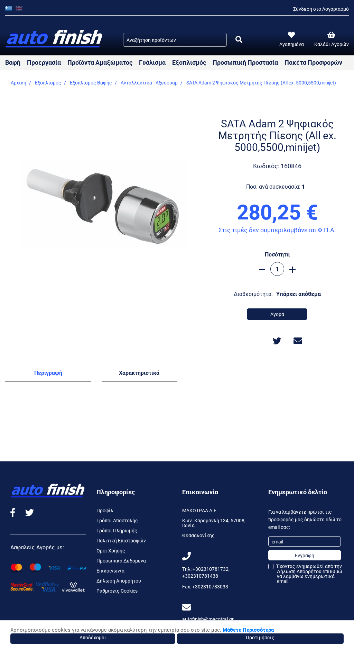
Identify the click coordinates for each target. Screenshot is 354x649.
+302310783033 (210, 586)
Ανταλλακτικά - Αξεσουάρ (149, 82)
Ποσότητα (277, 254)
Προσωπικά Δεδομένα (121, 560)
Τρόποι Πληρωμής (116, 530)
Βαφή (12, 62)
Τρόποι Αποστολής (117, 520)
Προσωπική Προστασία (245, 62)
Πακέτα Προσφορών (313, 62)
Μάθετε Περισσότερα (248, 629)
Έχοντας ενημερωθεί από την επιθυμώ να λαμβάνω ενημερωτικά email (309, 574)
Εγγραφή (304, 555)
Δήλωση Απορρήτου (118, 580)
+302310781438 (200, 576)
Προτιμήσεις (260, 637)
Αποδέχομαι (93, 637)
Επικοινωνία (110, 570)
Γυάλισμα (152, 62)
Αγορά (277, 314)
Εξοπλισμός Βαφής (91, 82)
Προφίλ (104, 510)
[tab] (48, 374)
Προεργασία (44, 62)
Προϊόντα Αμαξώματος (99, 62)
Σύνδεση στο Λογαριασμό (321, 9)
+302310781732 (211, 569)
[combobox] (175, 40)
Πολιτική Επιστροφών (121, 540)
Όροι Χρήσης (110, 550)
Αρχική (18, 82)
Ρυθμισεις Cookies (117, 590)
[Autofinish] (54, 39)
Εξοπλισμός (189, 62)
